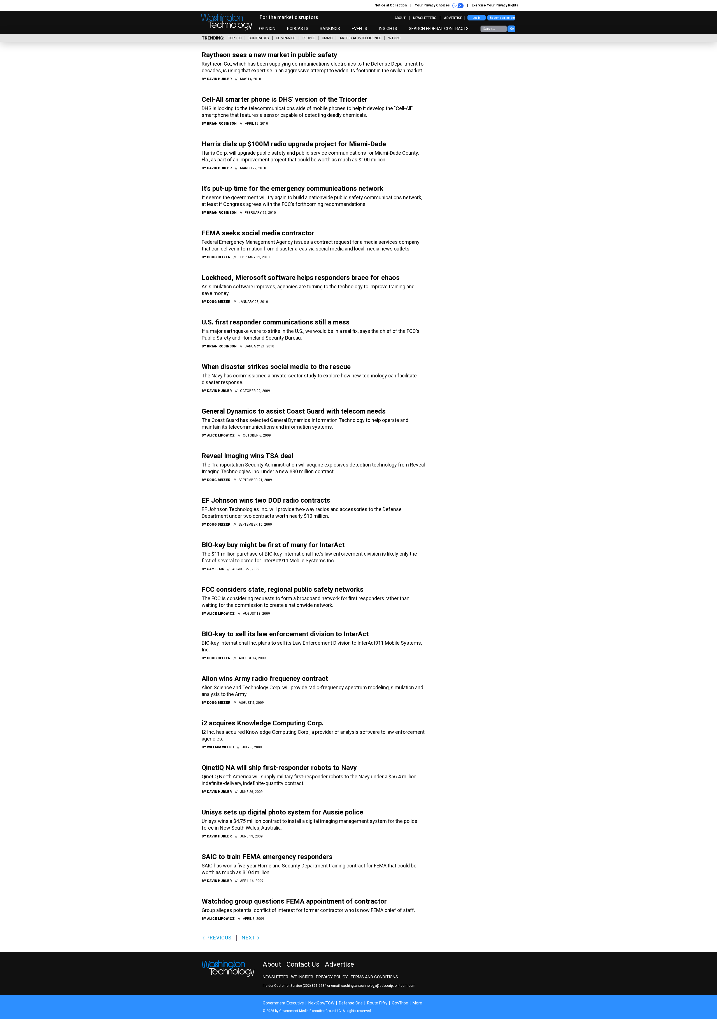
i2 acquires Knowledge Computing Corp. (262, 723)
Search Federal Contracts (439, 28)
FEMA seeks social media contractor (258, 233)
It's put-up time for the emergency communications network (292, 188)
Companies (285, 38)
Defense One (351, 1003)
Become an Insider (502, 17)
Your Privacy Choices (433, 5)
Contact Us (303, 964)
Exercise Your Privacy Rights (495, 5)
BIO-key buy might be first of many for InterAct (273, 545)
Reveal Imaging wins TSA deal (247, 456)
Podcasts (297, 28)
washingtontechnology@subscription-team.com (378, 986)
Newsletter (275, 976)
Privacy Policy (332, 976)
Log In (477, 17)
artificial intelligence (360, 38)
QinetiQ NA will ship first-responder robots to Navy (279, 768)
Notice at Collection (390, 5)
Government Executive (283, 1003)
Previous (218, 938)
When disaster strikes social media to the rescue (276, 367)
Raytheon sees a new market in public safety (269, 55)
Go (512, 28)
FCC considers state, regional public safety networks (283, 589)
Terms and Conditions (374, 976)
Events (359, 28)
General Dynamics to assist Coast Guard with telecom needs (294, 411)
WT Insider (302, 976)
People (308, 38)
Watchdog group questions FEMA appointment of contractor (294, 901)
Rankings (330, 28)
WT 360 (394, 38)
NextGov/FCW (321, 1003)
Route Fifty (377, 1003)
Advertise (453, 18)
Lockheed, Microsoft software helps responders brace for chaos (301, 278)
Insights (388, 28)
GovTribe (400, 1003)
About (400, 18)
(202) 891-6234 (314, 986)
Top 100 (234, 38)
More (417, 1003)
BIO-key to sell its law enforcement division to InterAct (285, 634)
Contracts (258, 38)
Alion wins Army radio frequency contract (265, 679)
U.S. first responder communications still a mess (276, 322)
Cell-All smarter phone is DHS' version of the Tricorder (284, 99)
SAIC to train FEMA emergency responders (267, 857)
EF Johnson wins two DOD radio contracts (266, 500)
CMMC (327, 38)
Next (249, 938)
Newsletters (424, 18)
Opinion (267, 28)
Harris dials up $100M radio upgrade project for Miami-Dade (294, 144)
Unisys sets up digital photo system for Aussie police (282, 812)
